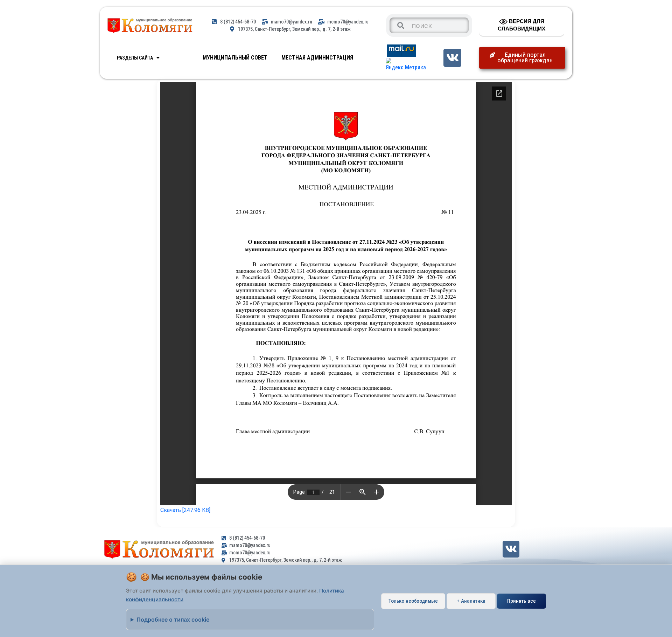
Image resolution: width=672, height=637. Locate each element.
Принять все (521, 601)
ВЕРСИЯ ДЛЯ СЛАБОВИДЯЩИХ (521, 25)
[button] (522, 58)
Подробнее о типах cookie (172, 619)
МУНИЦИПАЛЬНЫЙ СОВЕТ (235, 57)
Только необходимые (413, 601)
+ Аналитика (471, 601)
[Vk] (452, 58)
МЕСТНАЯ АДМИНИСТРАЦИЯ (317, 57)
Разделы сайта (135, 58)
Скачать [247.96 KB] (185, 510)
